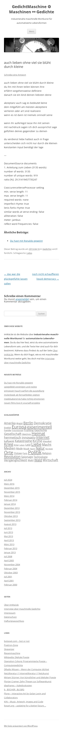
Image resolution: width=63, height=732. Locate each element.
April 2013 (9, 540)
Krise (16, 444)
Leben (22, 445)
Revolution (12, 456)
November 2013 (12, 512)
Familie (7, 430)
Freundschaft (17, 430)
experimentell (39, 427)
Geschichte (40, 430)
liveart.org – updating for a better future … (25, 705)
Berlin (28, 422)
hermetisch (12, 437)
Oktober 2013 (11, 516)
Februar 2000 (10, 584)
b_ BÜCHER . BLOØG (14, 689)
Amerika (10, 423)
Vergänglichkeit (15, 460)
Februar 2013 (10, 548)
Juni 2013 (8, 532)
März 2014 (9, 495)
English (7, 427)
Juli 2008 (8, 556)
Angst (19, 423)
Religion (46, 453)
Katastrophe (23, 441)
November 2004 (12, 564)
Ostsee (18, 453)
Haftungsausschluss (14, 620)
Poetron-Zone (11, 645)
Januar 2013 (10, 552)
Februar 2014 (10, 499)
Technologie (41, 456)
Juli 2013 (8, 528)
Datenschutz (10, 616)
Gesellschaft (12, 434)
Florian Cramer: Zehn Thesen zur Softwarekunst (27, 681)
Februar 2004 (10, 568)
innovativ (28, 437)
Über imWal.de (11, 604)
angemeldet (22, 299)
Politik (34, 452)
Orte (8, 452)
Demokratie (43, 423)
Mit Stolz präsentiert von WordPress (21, 725)
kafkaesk (9, 441)
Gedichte (47, 248)
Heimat (38, 433)
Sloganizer (9, 649)
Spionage (27, 457)
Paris (25, 453)
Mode (19, 448)
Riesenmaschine (12, 653)
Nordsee (49, 449)
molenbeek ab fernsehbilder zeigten (22, 394)
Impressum (9, 612)
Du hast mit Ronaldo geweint (18, 382)
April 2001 (9, 580)
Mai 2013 (8, 536)
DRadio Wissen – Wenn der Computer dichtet (26, 669)
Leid (28, 445)
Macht (46, 444)
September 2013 (12, 520)
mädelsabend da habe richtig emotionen (24, 398)
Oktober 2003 (11, 572)
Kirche (37, 440)
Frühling (29, 430)
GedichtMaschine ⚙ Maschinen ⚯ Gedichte (31, 9)
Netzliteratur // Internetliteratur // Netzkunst (26, 673)
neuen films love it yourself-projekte (22, 402)
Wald (38, 459)
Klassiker (47, 441)
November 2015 (12, 491)
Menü (31, 31)
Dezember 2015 (11, 487)
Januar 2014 (10, 504)
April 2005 (9, 560)
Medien (9, 448)
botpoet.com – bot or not (17, 641)
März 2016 (9, 483)
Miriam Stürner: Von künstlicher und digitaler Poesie (30, 677)
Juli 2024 (8, 479)
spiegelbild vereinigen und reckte (20, 386)
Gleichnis (26, 434)
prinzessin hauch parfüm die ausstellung (24, 390)
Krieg (8, 444)
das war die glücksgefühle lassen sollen (16, 279)
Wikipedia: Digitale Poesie (16, 657)
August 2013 (10, 524)
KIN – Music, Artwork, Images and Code (23, 701)
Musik (26, 448)
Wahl (31, 460)
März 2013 (9, 544)
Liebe (29, 253)
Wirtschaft (50, 460)
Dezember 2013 (11, 508)
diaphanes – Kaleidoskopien (18, 685)
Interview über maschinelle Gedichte (22, 608)
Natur (40, 448)
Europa (19, 427)
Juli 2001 (8, 576)
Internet (42, 437)
